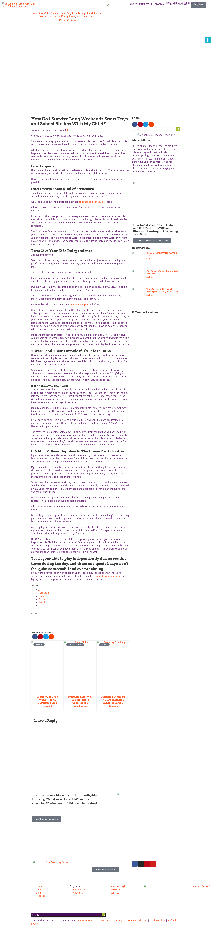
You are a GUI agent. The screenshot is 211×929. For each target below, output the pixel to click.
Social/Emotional (86, 16)
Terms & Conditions (136, 920)
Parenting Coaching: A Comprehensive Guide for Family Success (113, 701)
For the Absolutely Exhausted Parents (162, 272)
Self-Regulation (67, 16)
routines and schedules (92, 201)
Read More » (150, 259)
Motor (43, 16)
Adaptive (38, 13)
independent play (79, 304)
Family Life (84, 13)
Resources (187, 3)
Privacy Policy (114, 920)
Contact (199, 3)
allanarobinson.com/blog (106, 576)
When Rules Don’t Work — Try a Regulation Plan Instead (47, 701)
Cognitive (72, 13)
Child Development (55, 13)
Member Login (171, 3)
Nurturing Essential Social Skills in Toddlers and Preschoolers (80, 701)
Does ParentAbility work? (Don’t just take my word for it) (162, 290)
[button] (35, 636)
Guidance (96, 13)
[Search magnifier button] (178, 129)
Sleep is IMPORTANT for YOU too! (161, 254)
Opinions (53, 16)
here (69, 130)
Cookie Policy (157, 920)
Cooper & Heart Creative (90, 920)
